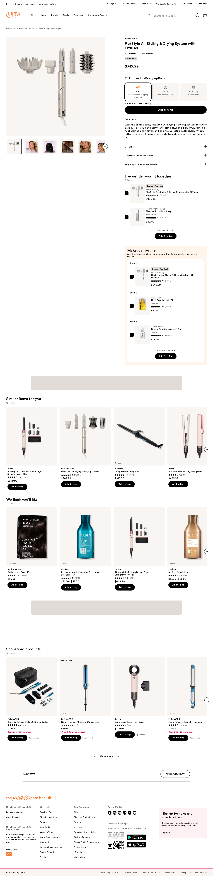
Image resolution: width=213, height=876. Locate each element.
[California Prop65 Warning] (166, 155)
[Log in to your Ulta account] (197, 15)
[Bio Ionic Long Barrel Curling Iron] (139, 443)
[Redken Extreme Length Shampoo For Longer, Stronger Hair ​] (85, 545)
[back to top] (203, 866)
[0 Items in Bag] (205, 15)
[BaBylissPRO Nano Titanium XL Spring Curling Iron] (85, 695)
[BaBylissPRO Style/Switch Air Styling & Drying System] (31, 695)
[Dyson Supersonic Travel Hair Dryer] (139, 693)
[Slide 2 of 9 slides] (31, 146)
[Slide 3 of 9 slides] (49, 146)
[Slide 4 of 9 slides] (67, 146)
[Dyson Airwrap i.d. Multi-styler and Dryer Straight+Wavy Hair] (31, 444)
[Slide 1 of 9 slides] (14, 146)
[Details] (166, 147)
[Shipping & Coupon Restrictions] (166, 164)
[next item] (105, 146)
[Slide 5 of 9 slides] (85, 146)
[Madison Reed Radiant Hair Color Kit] (31, 544)
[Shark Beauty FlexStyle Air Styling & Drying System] (85, 443)
